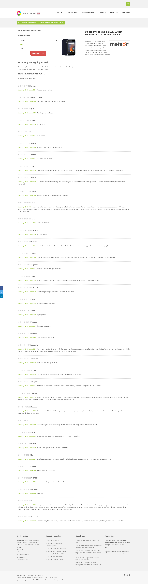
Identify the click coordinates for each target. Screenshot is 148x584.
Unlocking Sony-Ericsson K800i (56, 551)
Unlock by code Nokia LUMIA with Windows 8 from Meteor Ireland (103, 33)
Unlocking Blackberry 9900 (54, 556)
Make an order (38, 53)
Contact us (126, 13)
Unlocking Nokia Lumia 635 (27, 113)
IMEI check (50, 577)
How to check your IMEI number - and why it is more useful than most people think (88, 552)
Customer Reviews (88, 13)
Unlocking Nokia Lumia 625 (27, 101)
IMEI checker (32, 577)
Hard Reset (40, 577)
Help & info (114, 13)
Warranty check (72, 13)
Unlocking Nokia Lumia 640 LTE (28, 182)
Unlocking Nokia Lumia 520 (27, 90)
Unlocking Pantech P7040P (55, 559)
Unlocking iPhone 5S (52, 540)
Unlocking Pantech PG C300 (55, 554)
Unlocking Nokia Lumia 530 (27, 303)
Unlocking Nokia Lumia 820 (27, 482)
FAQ (18, 552)
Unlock (59, 13)
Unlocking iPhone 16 (52, 546)
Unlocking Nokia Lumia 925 (27, 246)
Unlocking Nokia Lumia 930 (27, 280)
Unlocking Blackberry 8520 (54, 543)
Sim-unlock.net (21, 577)
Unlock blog (102, 13)
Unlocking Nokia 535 (24, 207)
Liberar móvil (30, 580)
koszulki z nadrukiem (51, 580)
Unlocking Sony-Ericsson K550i (56, 548)
